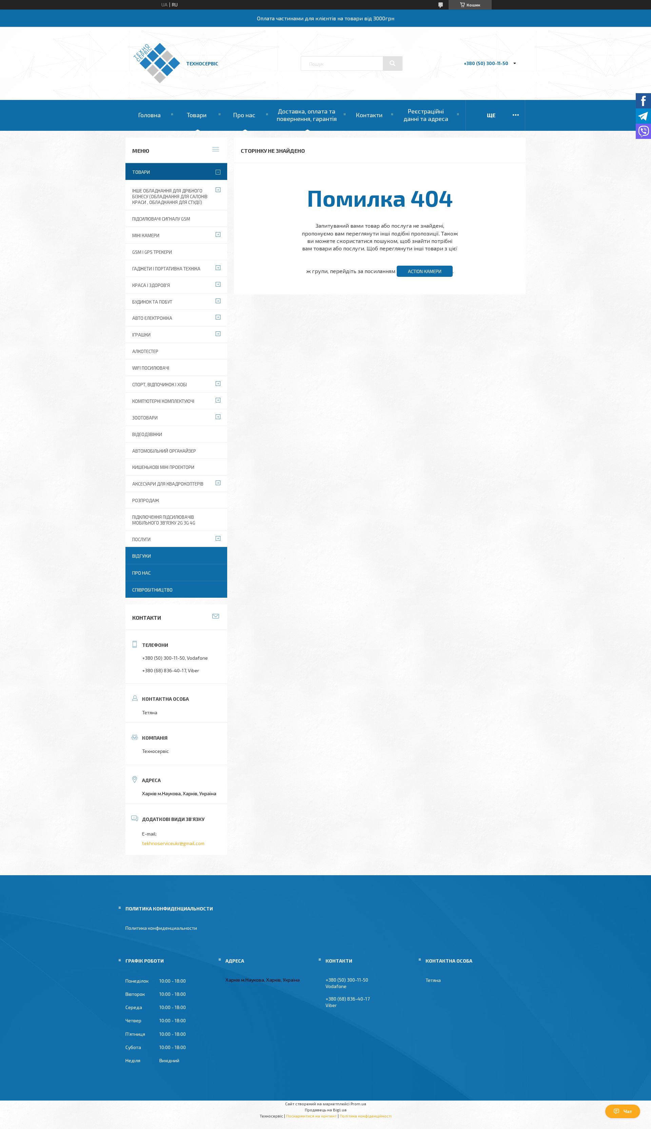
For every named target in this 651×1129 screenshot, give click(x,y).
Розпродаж (145, 500)
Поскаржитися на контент (311, 1115)
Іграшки (141, 334)
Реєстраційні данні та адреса (425, 114)
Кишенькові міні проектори (163, 467)
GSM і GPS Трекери (152, 252)
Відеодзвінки (147, 434)
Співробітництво (152, 590)
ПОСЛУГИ (141, 539)
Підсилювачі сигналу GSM (161, 219)
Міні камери (145, 235)
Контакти (369, 115)
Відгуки (141, 556)
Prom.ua (358, 1103)
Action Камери (424, 271)
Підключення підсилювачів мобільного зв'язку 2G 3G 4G (163, 520)
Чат (628, 1111)
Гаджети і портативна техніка (166, 268)
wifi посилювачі (150, 368)
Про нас (244, 115)
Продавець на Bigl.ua (326, 1109)
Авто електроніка (152, 318)
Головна (149, 115)
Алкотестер (145, 351)
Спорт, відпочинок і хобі (159, 384)
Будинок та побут (152, 302)
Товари (196, 115)
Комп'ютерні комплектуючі (163, 401)
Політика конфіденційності (366, 1115)
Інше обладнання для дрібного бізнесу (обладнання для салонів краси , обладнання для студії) (170, 196)
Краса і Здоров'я (151, 285)
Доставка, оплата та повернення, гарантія (307, 114)
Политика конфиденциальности (161, 928)
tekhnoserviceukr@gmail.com (173, 843)
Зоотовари (145, 417)
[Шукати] (392, 63)
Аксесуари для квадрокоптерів (167, 484)
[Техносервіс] (156, 81)
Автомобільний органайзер (164, 451)
